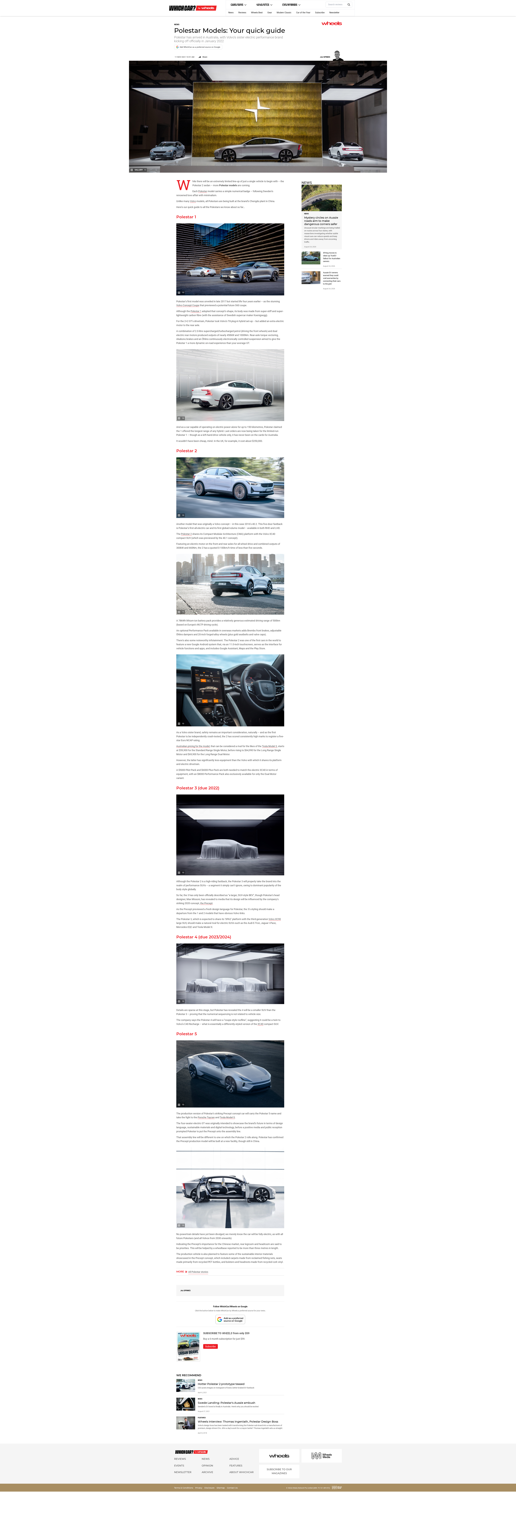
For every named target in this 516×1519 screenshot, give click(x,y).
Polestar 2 (186, 534)
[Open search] (349, 5)
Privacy (199, 1488)
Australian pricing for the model (193, 746)
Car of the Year (303, 12)
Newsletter (334, 12)
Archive (207, 1472)
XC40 (260, 1024)
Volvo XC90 (275, 919)
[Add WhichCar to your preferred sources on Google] (230, 1319)
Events (179, 1465)
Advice (234, 1458)
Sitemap (221, 1488)
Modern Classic (284, 12)
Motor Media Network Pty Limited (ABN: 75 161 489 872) (309, 1488)
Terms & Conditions (184, 1488)
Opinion (207, 1465)
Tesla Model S (227, 1117)
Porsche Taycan (206, 1117)
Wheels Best (257, 12)
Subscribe (320, 12)
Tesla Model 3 (269, 746)
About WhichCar (241, 1472)
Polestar (202, 191)
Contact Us (232, 1488)
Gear (269, 12)
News (231, 12)
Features (235, 1465)
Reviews (242, 12)
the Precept (206, 903)
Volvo (193, 201)
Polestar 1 (196, 311)
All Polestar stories (198, 1271)
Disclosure (209, 1488)
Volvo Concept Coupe (187, 305)
